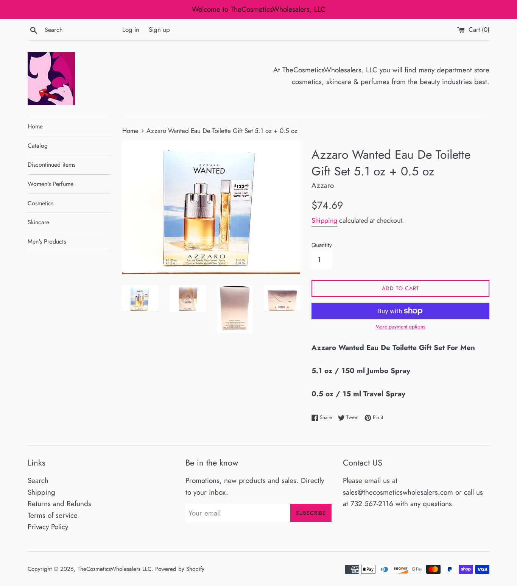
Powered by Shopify (179, 569)
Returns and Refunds (59, 503)
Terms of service (53, 515)
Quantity (321, 245)
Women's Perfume (50, 184)
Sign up (159, 29)
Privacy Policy (48, 527)
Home (35, 126)
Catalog (38, 145)
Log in (130, 29)
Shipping (324, 220)
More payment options (400, 326)
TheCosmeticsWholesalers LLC (114, 569)
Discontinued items (51, 164)
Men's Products (47, 241)
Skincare (38, 222)
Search (38, 480)
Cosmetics (40, 203)
